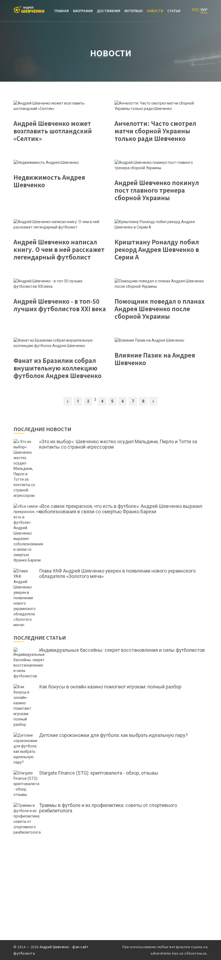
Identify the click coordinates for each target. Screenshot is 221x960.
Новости (155, 10)
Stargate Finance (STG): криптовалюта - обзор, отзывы (98, 773)
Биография (83, 10)
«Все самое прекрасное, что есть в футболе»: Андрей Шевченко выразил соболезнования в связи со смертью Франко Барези (120, 509)
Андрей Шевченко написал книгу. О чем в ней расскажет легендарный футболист (59, 249)
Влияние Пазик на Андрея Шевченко (155, 358)
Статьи (173, 10)
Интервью (134, 10)
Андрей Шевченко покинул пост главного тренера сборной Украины (157, 190)
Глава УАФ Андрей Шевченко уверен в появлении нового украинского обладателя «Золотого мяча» (117, 573)
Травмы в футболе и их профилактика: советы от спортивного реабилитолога (108, 808)
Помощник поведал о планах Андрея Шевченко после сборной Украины (160, 308)
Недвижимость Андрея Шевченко (49, 180)
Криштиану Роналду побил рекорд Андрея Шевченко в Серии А (157, 249)
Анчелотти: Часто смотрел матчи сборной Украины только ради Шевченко (155, 130)
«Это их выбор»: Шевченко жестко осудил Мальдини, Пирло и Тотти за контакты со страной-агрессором (118, 444)
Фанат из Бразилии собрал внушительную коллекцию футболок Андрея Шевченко (57, 367)
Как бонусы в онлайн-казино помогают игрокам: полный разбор (110, 686)
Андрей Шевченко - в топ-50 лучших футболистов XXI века (59, 304)
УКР (204, 10)
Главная (61, 10)
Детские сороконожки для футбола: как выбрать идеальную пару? (113, 735)
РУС (195, 10)
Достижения (108, 10)
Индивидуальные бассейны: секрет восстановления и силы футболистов (122, 650)
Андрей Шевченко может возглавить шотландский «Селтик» (52, 130)
